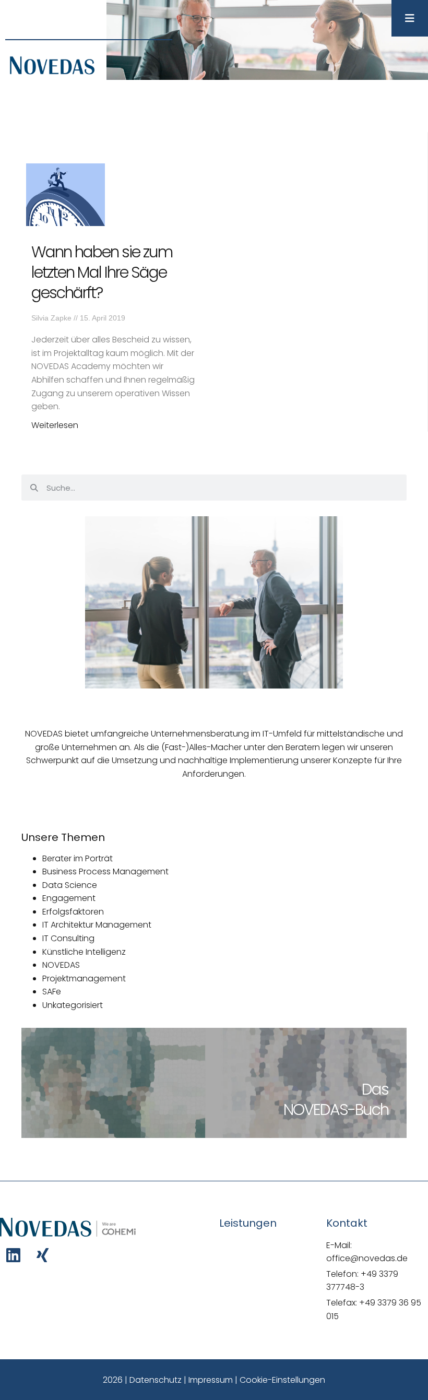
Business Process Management (105, 871)
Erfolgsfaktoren (73, 912)
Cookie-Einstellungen (282, 1380)
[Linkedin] (13, 1255)
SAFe (51, 992)
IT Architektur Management (96, 925)
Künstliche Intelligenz (84, 952)
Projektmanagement (84, 978)
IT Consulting (68, 938)
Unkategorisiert (72, 1005)
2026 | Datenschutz (142, 1380)
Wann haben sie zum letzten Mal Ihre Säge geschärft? (101, 272)
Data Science (69, 885)
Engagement (69, 898)
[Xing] (42, 1255)
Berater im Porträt (77, 858)
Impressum (210, 1380)
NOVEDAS (61, 965)
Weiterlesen (54, 425)
